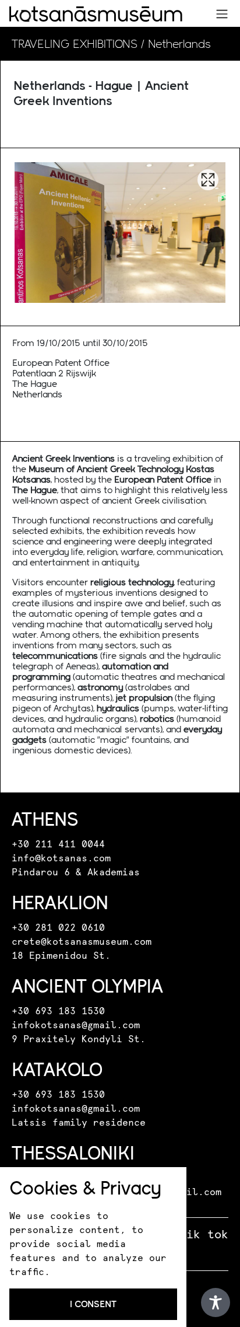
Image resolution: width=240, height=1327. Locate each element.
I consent (93, 1303)
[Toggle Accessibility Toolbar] (215, 1302)
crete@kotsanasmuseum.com (81, 942)
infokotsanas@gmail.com (76, 1025)
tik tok (203, 1235)
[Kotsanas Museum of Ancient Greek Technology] (95, 14)
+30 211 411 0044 (58, 844)
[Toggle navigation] (222, 14)
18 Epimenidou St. (61, 956)
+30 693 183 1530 (58, 1011)
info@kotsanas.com (61, 858)
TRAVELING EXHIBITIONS (74, 44)
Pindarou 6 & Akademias (76, 872)
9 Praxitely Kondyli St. (79, 1039)
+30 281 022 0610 (58, 928)
